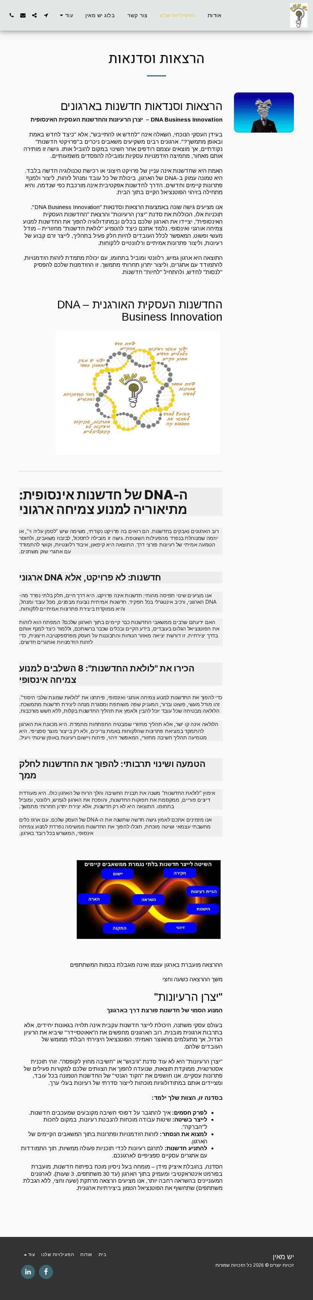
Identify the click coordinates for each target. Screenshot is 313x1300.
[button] (45, 15)
